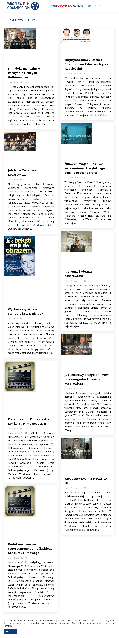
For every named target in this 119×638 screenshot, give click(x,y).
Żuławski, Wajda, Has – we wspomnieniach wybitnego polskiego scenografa (84, 168)
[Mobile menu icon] (109, 6)
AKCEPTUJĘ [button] (11, 631)
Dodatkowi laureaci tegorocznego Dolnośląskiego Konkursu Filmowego (30, 548)
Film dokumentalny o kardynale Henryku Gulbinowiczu (24, 73)
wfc (40, 20)
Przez (18, 82)
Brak (10, 82)
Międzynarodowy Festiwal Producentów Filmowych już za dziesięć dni (87, 64)
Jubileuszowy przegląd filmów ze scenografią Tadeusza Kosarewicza (86, 379)
